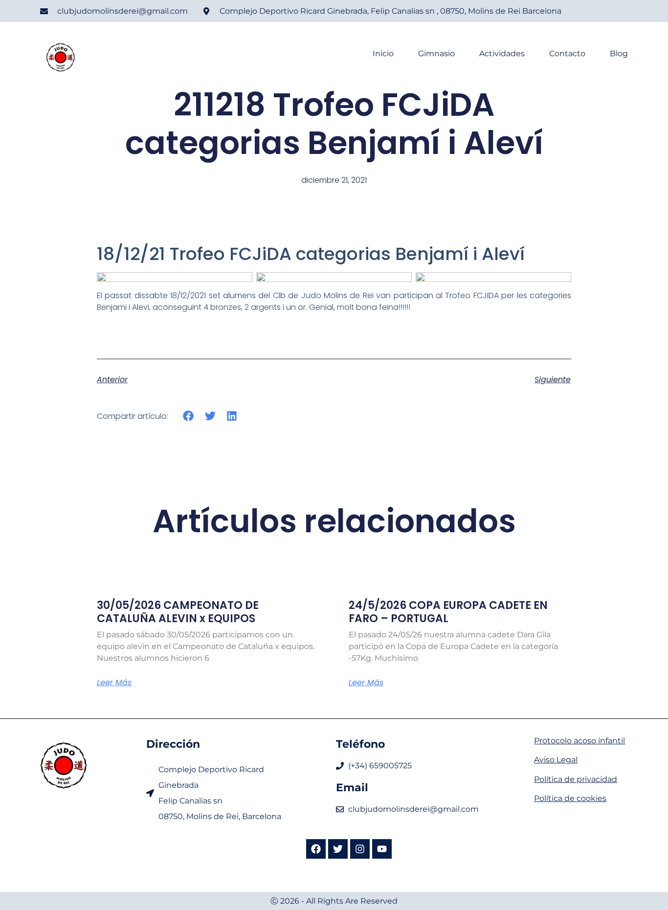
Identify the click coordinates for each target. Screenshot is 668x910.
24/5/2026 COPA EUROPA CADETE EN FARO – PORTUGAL (448, 612)
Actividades (502, 54)
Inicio (383, 54)
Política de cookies (570, 798)
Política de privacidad (575, 779)
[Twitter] (338, 849)
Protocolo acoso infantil (579, 740)
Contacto (567, 54)
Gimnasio (436, 54)
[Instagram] (360, 849)
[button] (188, 415)
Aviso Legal (556, 759)
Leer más (114, 683)
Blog (619, 54)
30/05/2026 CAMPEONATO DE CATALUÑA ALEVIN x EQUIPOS (178, 612)
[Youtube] (382, 849)
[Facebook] (316, 849)
